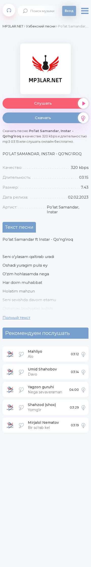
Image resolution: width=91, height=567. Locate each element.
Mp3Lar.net (9, 10)
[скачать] (83, 354)
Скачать (43, 117)
